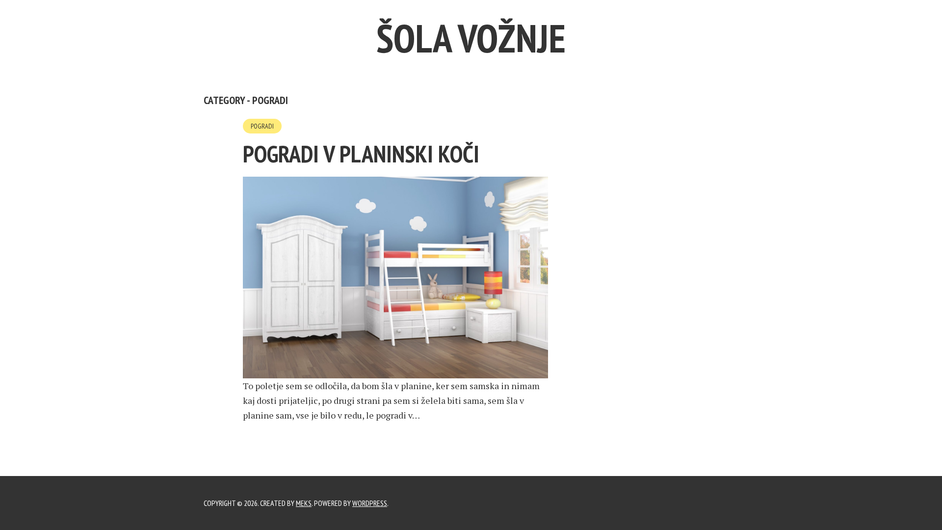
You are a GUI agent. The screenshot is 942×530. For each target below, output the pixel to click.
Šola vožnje (471, 38)
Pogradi (262, 126)
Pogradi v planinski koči (361, 153)
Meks (304, 503)
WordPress (369, 503)
